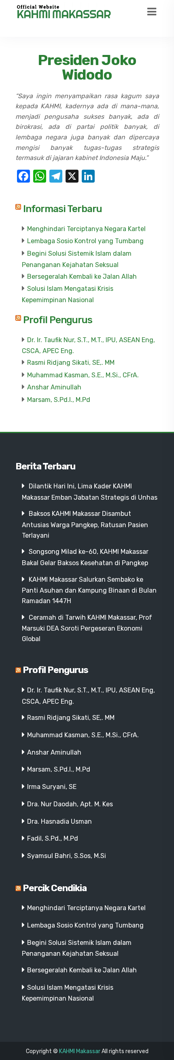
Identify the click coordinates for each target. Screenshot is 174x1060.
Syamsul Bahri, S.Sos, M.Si (66, 856)
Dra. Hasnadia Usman (59, 821)
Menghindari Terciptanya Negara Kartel (86, 229)
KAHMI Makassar (79, 1051)
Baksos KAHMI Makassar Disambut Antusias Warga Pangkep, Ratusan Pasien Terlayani (85, 524)
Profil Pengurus (57, 320)
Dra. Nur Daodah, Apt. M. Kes (70, 804)
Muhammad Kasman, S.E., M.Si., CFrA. (83, 375)
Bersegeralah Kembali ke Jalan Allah (82, 276)
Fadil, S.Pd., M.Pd (52, 838)
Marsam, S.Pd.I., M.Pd (58, 400)
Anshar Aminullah (54, 387)
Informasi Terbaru (62, 209)
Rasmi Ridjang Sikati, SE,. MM (71, 362)
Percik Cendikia (55, 888)
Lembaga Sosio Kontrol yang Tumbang (85, 241)
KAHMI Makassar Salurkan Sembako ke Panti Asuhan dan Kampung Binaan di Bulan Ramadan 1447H (89, 590)
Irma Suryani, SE (51, 787)
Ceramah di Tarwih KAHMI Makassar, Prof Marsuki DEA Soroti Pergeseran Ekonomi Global (87, 628)
